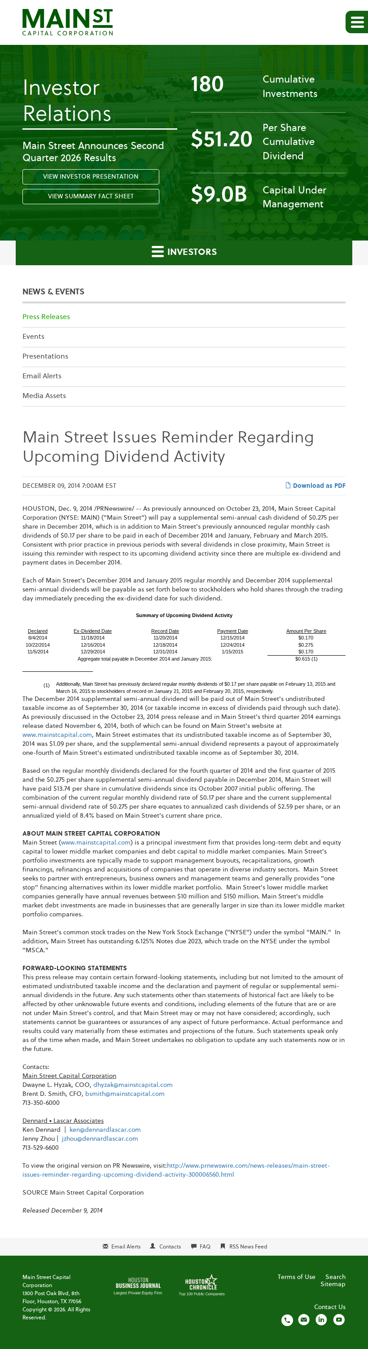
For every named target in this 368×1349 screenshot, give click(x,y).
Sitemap (333, 1284)
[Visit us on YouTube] (339, 1320)
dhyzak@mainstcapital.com (133, 1085)
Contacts (170, 1247)
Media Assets (44, 396)
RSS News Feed (248, 1247)
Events (33, 337)
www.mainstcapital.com (57, 735)
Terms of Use (296, 1277)
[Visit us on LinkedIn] (321, 1320)
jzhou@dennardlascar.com (100, 1139)
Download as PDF (318, 486)
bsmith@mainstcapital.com (125, 1094)
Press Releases (46, 317)
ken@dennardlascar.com (105, 1130)
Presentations (45, 356)
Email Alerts (41, 376)
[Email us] (304, 1320)
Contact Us (330, 1307)
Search (335, 1277)
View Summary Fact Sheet (91, 196)
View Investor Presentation (91, 177)
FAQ (205, 1247)
